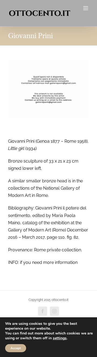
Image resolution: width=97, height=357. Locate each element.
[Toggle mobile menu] (86, 8)
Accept (16, 348)
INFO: (13, 262)
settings (60, 338)
